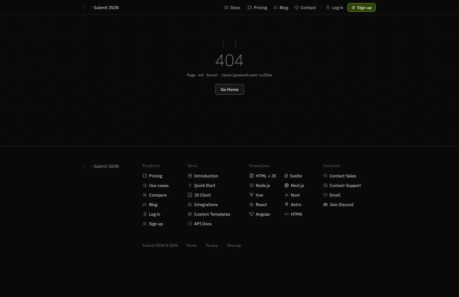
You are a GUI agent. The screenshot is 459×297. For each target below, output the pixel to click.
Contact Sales (343, 175)
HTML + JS (266, 175)
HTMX (296, 214)
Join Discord (341, 204)
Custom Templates (212, 214)
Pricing (260, 7)
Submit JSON (101, 7)
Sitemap (234, 245)
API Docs (203, 223)
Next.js (297, 185)
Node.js (263, 185)
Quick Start (204, 185)
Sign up (156, 223)
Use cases (159, 185)
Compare (158, 195)
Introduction (206, 175)
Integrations (206, 204)
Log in (337, 7)
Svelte (296, 175)
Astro (296, 204)
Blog (284, 7)
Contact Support (345, 185)
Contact (308, 7)
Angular (263, 214)
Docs (235, 7)
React (261, 204)
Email (335, 195)
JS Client (202, 195)
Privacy (212, 245)
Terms (191, 245)
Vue (259, 195)
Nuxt (295, 195)
